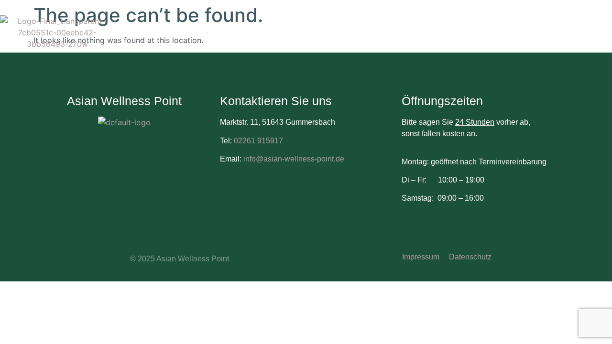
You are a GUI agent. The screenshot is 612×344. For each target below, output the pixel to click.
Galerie (435, 42)
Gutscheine (559, 23)
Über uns (438, 23)
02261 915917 (258, 141)
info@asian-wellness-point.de (292, 159)
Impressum (420, 257)
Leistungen (497, 23)
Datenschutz (470, 257)
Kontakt (485, 42)
